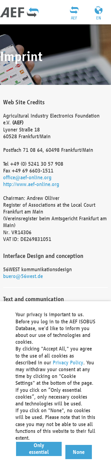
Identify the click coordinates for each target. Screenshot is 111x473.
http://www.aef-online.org (31, 184)
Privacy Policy (68, 362)
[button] (39, 449)
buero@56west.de (23, 276)
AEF (74, 18)
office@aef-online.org (27, 177)
